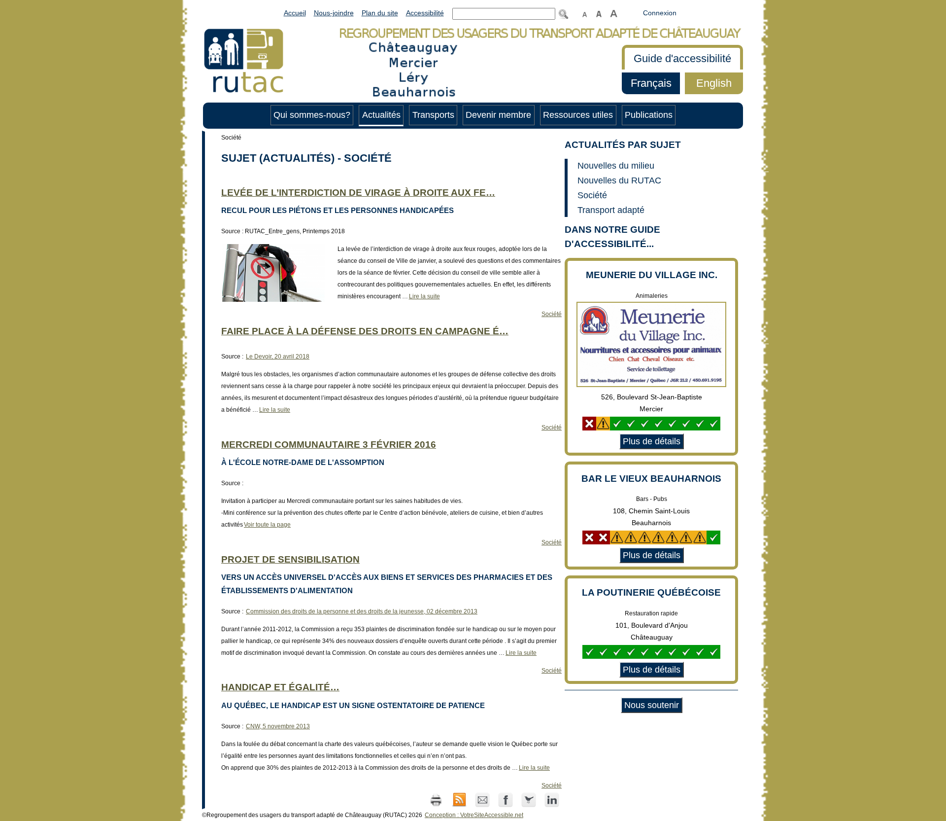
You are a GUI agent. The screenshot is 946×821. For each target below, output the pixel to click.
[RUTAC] (243, 59)
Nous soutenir (651, 705)
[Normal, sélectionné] (585, 13)
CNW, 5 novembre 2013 (278, 726)
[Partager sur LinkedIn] (551, 799)
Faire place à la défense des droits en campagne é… (364, 331)
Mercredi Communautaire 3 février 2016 (328, 444)
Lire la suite (424, 296)
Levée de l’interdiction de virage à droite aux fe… (358, 192)
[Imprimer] (436, 799)
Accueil (295, 13)
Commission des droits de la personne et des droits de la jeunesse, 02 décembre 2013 (361, 611)
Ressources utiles (578, 115)
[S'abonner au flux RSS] (460, 799)
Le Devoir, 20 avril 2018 (277, 356)
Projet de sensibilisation (290, 559)
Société (551, 314)
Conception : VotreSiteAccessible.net (474, 815)
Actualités (381, 115)
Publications (649, 115)
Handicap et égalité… (280, 687)
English (708, 83)
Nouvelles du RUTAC (619, 180)
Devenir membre (498, 115)
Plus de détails (649, 441)
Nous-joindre (334, 13)
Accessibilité (425, 13)
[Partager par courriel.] (483, 799)
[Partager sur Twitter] (529, 799)
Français (647, 83)
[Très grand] (614, 13)
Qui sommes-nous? (311, 115)
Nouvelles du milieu (615, 166)
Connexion (659, 13)
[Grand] (599, 13)
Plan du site (380, 13)
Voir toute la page (267, 524)
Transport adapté (610, 210)
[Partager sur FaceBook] (506, 799)
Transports (433, 115)
